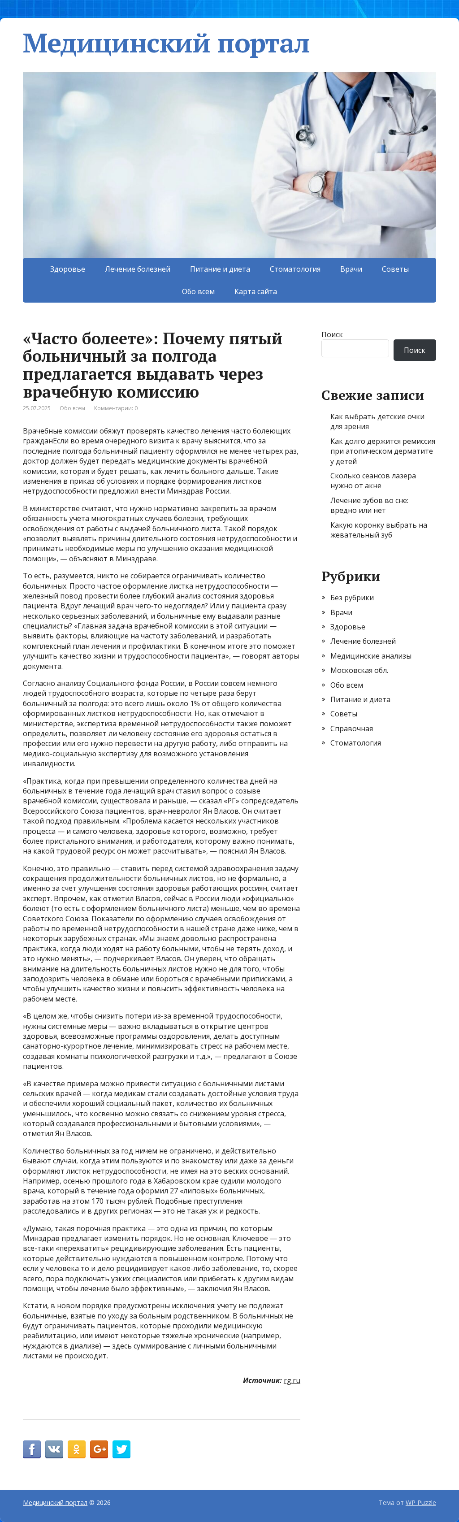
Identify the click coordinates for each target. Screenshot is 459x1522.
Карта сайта (255, 291)
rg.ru (292, 1380)
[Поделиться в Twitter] (121, 1449)
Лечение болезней (137, 269)
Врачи (351, 269)
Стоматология (295, 269)
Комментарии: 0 (116, 408)
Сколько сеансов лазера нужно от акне (373, 480)
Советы (395, 269)
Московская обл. (359, 670)
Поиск (332, 334)
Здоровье (67, 269)
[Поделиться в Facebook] (32, 1449)
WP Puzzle (421, 1502)
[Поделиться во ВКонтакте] (54, 1449)
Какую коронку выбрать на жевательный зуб (378, 530)
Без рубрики (352, 598)
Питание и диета (220, 269)
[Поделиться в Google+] (99, 1449)
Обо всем (198, 291)
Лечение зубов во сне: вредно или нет (369, 505)
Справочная (351, 728)
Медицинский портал (166, 42)
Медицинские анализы (370, 656)
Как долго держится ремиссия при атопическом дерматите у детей (382, 451)
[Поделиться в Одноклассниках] (77, 1449)
